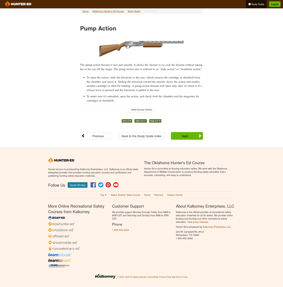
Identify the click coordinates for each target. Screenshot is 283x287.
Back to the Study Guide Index (141, 136)
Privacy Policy (165, 276)
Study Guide (257, 4)
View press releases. (198, 221)
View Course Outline (141, 109)
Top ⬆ (103, 194)
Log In (274, 4)
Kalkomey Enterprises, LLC (217, 226)
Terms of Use (182, 276)
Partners (158, 194)
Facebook (93, 184)
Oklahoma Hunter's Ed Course (108, 11)
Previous (98, 136)
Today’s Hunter (175, 194)
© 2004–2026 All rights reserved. (132, 276)
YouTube (115, 184)
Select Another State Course (125, 194)
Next (185, 136)
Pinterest (108, 184)
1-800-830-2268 (120, 229)
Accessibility (152, 276)
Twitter (100, 184)
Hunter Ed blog (77, 185)
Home (86, 11)
